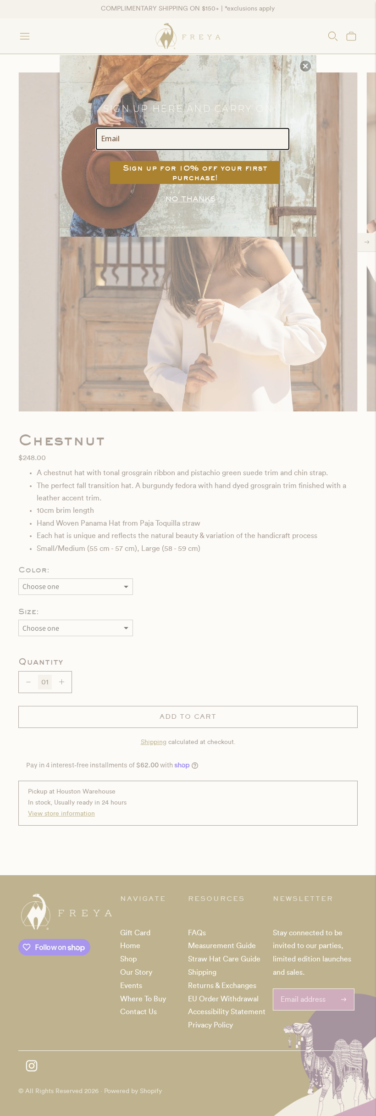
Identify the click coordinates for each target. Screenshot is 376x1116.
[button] (305, 66)
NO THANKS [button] (190, 198)
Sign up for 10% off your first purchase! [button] (195, 172)
